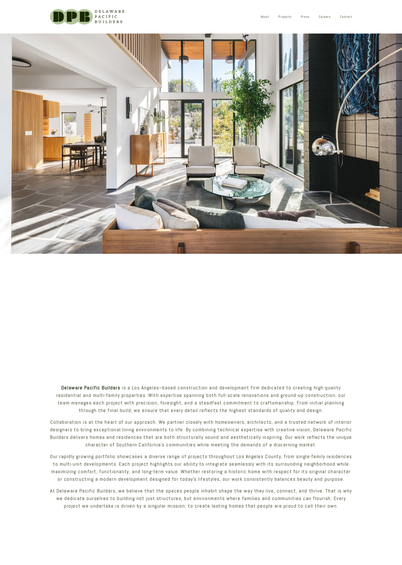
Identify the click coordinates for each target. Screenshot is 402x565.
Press (305, 17)
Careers (325, 17)
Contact (346, 17)
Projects (284, 17)
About (265, 17)
